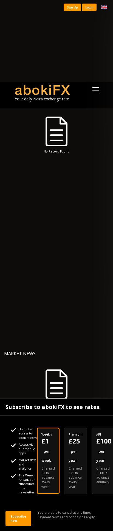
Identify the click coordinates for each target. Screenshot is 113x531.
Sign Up (72, 7)
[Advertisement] (56, 41)
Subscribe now (18, 518)
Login (89, 7)
